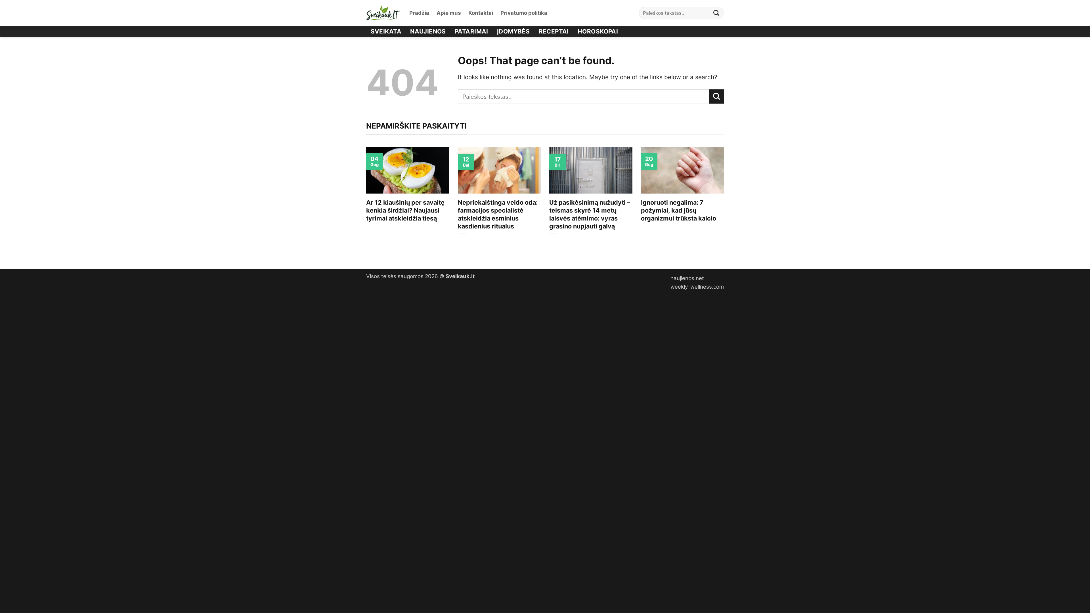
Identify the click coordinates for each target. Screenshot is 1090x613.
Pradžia (419, 13)
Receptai (554, 31)
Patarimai (471, 31)
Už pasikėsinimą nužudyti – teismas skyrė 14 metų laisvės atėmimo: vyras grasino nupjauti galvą (589, 214)
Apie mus (449, 13)
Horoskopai (598, 31)
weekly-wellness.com (697, 287)
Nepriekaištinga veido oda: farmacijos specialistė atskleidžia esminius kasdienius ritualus (498, 214)
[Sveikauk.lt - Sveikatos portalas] (383, 13)
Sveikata (386, 31)
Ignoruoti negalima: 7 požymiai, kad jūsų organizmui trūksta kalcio (678, 210)
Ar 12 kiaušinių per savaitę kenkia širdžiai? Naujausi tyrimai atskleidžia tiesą (405, 210)
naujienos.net (687, 278)
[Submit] (716, 13)
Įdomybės (513, 31)
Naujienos (428, 31)
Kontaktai (480, 13)
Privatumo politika (523, 13)
